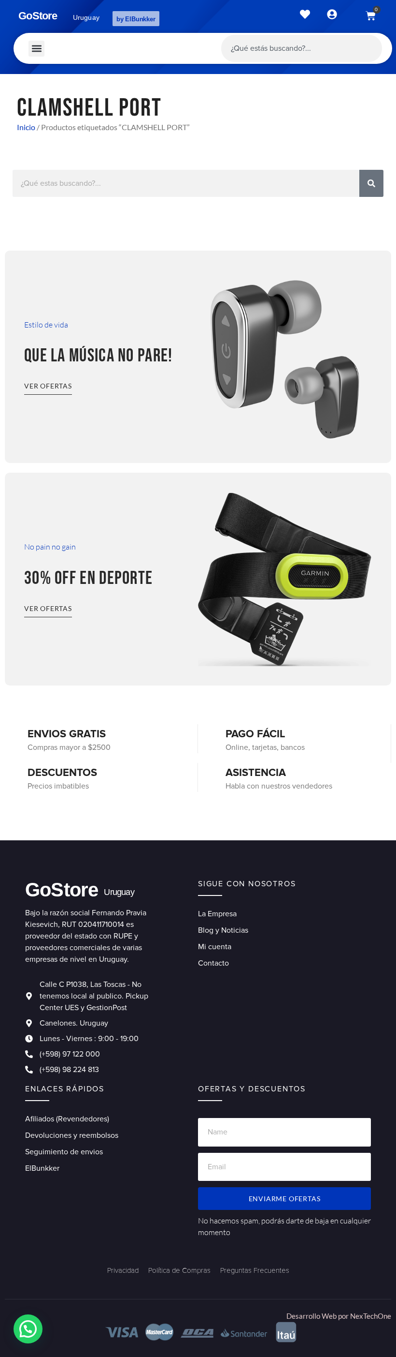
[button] (36, 49)
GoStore (37, 16)
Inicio (26, 127)
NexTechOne (370, 1316)
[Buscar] (371, 183)
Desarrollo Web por (318, 1316)
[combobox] (301, 48)
